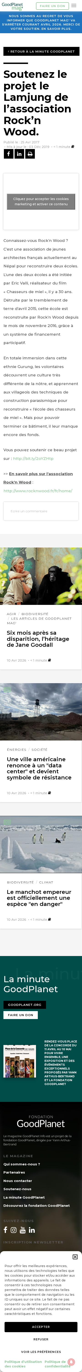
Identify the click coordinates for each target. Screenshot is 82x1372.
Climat (46, 882)
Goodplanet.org (24, 1005)
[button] (75, 1257)
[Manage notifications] (71, 1362)
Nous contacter (17, 1181)
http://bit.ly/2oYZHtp (33, 458)
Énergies (16, 750)
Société (40, 750)
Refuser (41, 1339)
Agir (11, 614)
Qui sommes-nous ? (21, 1164)
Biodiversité (35, 614)
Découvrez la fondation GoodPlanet (36, 1205)
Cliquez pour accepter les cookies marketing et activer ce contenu (41, 201)
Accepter (41, 1327)
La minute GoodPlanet (24, 1197)
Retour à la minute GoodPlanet (42, 51)
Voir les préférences (41, 1352)
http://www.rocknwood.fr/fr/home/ (37, 491)
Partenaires (14, 1172)
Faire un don (52, 6)
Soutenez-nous (17, 1189)
